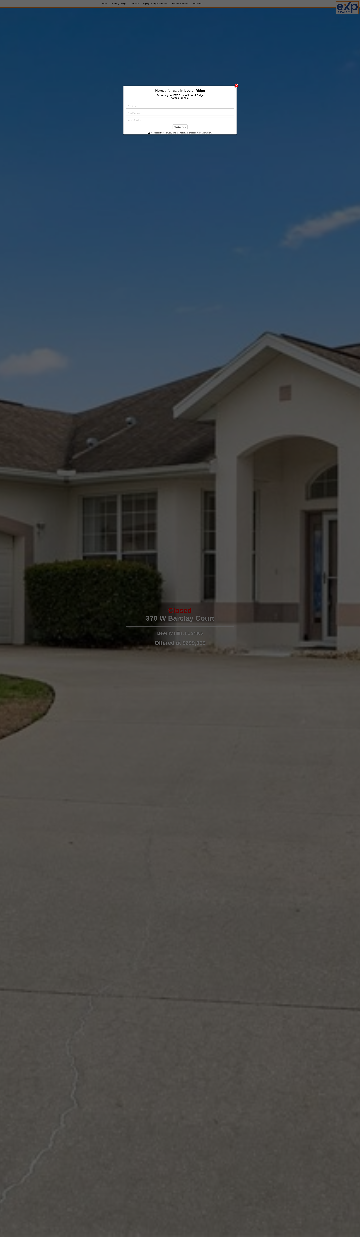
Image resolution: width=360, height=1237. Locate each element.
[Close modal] (236, 86)
